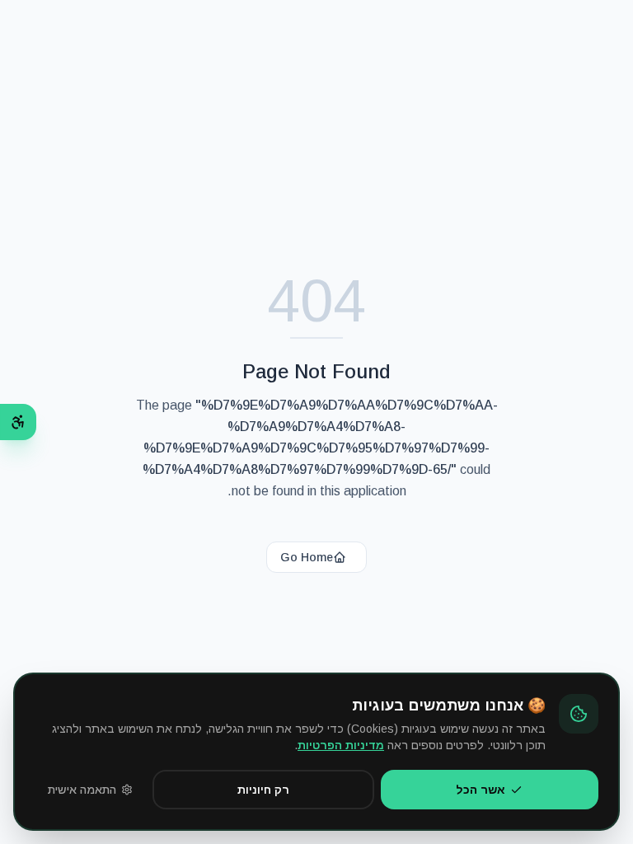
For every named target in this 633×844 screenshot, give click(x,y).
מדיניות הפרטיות (341, 745)
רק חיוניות (263, 789)
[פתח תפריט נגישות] (18, 422)
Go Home (306, 557)
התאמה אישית (82, 789)
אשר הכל (480, 789)
